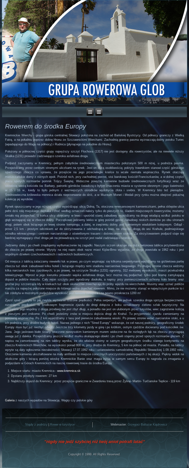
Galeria (10, 400)
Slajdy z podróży (36, 424)
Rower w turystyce (62, 424)
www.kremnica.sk (68, 371)
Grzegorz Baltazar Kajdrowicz (147, 424)
